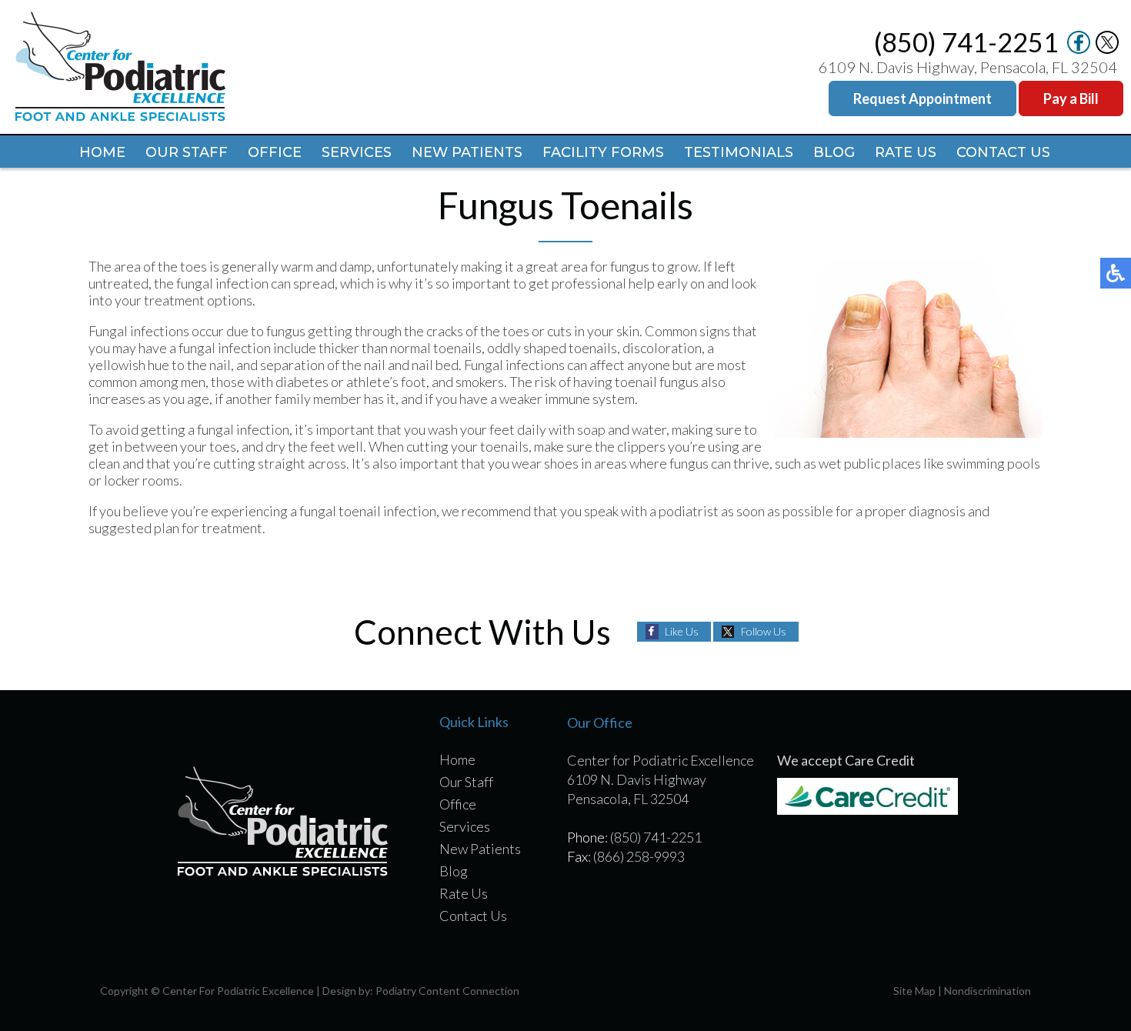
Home (102, 152)
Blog (834, 152)
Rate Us (905, 152)
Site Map (914, 990)
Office (275, 152)
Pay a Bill (1071, 98)
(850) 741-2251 (966, 42)
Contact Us (1003, 152)
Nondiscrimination (987, 990)
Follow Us (763, 631)
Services (357, 152)
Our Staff (186, 152)
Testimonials (738, 152)
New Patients (467, 152)
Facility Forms (603, 152)
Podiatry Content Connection (447, 990)
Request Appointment (922, 98)
